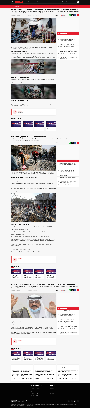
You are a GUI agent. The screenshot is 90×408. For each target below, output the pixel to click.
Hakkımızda (52, 393)
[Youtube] (77, 401)
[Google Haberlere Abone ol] (63, 15)
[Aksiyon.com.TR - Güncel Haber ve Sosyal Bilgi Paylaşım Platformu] (19, 1)
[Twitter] (68, 401)
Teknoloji (71, 1)
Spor (49, 1)
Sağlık (57, 1)
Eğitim (66, 1)
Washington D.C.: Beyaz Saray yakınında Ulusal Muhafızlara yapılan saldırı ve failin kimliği (67, 37)
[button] (12, 2)
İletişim (51, 391)
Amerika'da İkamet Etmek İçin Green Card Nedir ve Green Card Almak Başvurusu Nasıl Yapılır (68, 51)
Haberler (13, 6)
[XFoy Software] (13, 401)
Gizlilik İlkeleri (52, 388)
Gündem (32, 1)
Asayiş (28, 1)
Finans (41, 1)
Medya (53, 1)
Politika (37, 1)
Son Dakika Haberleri (36, 385)
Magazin (61, 1)
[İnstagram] (74, 401)
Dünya (45, 1)
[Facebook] (71, 401)
